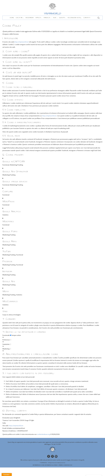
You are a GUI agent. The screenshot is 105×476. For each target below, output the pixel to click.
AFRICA (38, 18)
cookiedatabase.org (43, 434)
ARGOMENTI (30, 18)
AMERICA (47, 18)
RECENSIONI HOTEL (75, 18)
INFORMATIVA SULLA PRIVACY (51, 465)
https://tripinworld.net (21, 42)
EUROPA (62, 18)
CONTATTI (86, 18)
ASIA (54, 18)
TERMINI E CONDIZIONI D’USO (65, 465)
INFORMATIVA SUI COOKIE (38, 465)
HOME (12, 18)
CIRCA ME (19, 18)
